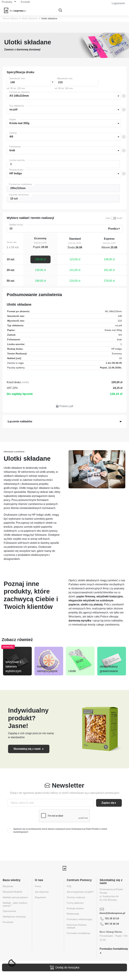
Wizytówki (8, 886)
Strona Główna (10, 18)
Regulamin (40, 897)
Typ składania (16, 105)
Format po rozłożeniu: (20, 184)
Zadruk (13, 132)
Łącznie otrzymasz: (19, 194)
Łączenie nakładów (20, 421)
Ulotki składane (30, 18)
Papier (12, 119)
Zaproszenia (9, 911)
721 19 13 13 (112, 918)
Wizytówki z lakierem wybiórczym (13, 666)
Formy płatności (75, 902)
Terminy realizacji (76, 897)
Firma (38, 886)
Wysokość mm (65, 78)
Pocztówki (8, 922)
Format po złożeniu (19, 92)
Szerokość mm (17, 78)
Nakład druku (16, 224)
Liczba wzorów (17, 160)
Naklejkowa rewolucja (14, 916)
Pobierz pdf (66, 406)
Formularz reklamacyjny (79, 919)
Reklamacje (73, 913)
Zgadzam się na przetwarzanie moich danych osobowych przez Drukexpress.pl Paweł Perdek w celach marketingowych (60, 830)
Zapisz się (107, 802)
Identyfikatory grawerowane (109, 669)
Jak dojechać (42, 891)
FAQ (69, 886)
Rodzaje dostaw (75, 908)
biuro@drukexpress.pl (112, 913)
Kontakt (25, 2)
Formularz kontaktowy (78, 933)
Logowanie (118, 3)
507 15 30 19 (112, 923)
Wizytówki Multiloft (12, 891)
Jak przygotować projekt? (80, 891)
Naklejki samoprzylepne (47, 669)
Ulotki (72, 671)
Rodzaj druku (16, 169)
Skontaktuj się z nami (27, 748)
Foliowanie (15, 146)
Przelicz (113, 228)
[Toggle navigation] (60, 10)
